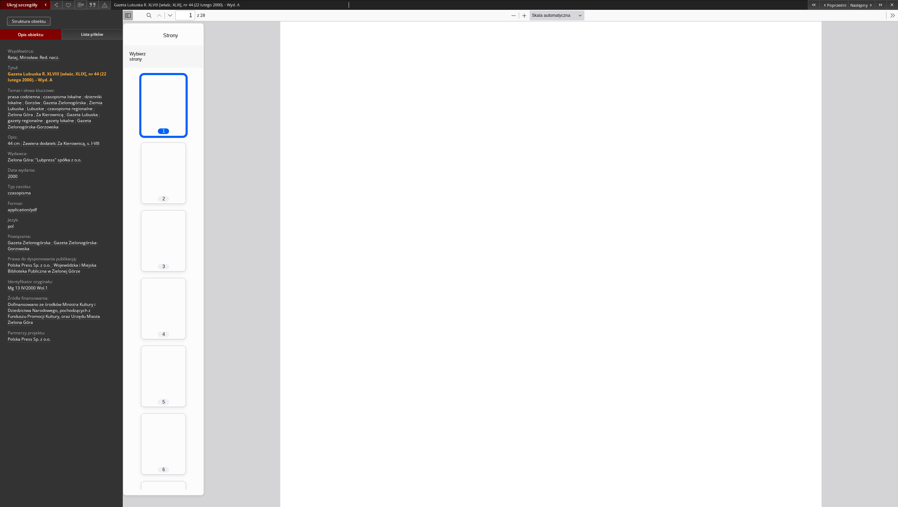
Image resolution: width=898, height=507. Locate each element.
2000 (13, 176)
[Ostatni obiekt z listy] (880, 4)
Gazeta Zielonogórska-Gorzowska (49, 123)
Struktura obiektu (29, 21)
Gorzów (32, 103)
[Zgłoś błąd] (104, 4)
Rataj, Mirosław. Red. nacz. (33, 57)
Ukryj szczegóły (22, 5)
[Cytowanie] (93, 4)
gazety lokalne (60, 121)
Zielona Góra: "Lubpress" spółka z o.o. (44, 160)
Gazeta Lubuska (82, 115)
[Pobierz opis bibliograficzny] (81, 5)
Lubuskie (35, 109)
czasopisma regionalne (70, 109)
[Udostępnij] (56, 4)
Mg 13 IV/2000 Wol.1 (28, 288)
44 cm (14, 143)
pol (11, 226)
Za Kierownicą (49, 115)
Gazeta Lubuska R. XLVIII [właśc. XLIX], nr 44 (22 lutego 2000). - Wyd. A (57, 77)
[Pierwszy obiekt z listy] (813, 4)
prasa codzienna (24, 97)
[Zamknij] (892, 4)
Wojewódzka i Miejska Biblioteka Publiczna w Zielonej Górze (52, 268)
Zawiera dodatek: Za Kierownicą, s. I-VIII (61, 143)
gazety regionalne (25, 121)
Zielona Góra (20, 115)
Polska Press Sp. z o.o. (29, 265)
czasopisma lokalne (62, 97)
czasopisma (19, 193)
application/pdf (22, 210)
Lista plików (92, 34)
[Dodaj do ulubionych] (68, 4)
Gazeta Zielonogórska (64, 103)
